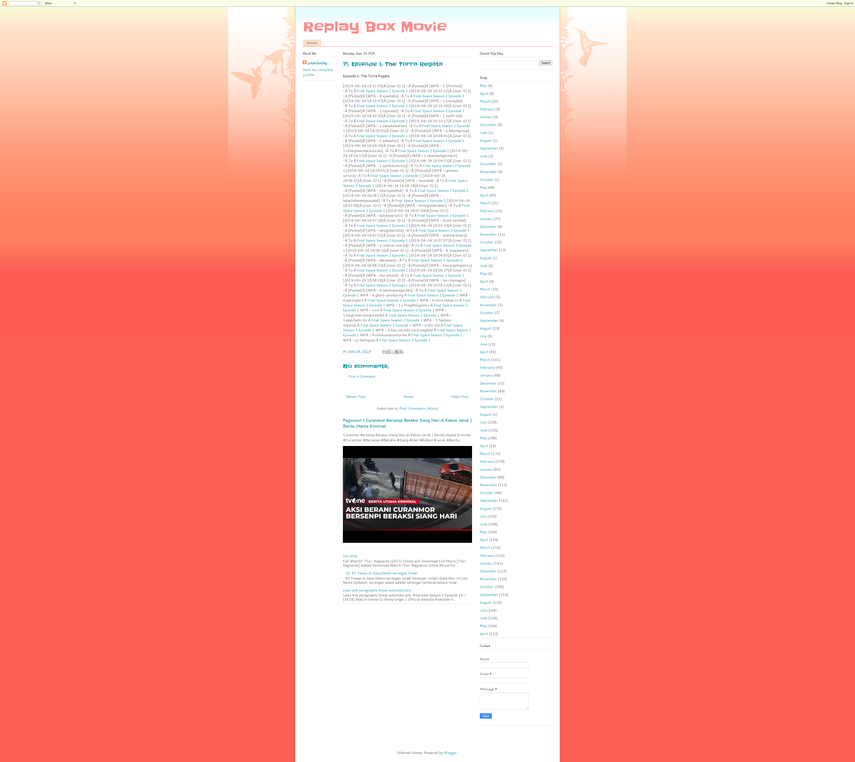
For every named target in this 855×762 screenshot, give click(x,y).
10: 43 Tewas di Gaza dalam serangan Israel (381, 573)
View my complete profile (318, 72)
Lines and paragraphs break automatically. (377, 590)
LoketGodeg (317, 63)
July (483, 335)
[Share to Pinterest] (401, 352)
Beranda (312, 43)
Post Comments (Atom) (418, 408)
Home (408, 396)
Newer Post (356, 396)
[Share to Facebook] (397, 352)
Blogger (450, 752)
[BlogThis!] (388, 352)
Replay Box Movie (375, 27)
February (487, 108)
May (483, 85)
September (489, 148)
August (486, 140)
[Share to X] (393, 352)
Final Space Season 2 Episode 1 (382, 90)
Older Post (460, 396)
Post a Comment (362, 376)
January (486, 116)
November (488, 171)
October (487, 179)
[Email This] (384, 352)
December (488, 124)
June (483, 132)
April (484, 93)
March (485, 101)
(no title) (350, 555)
